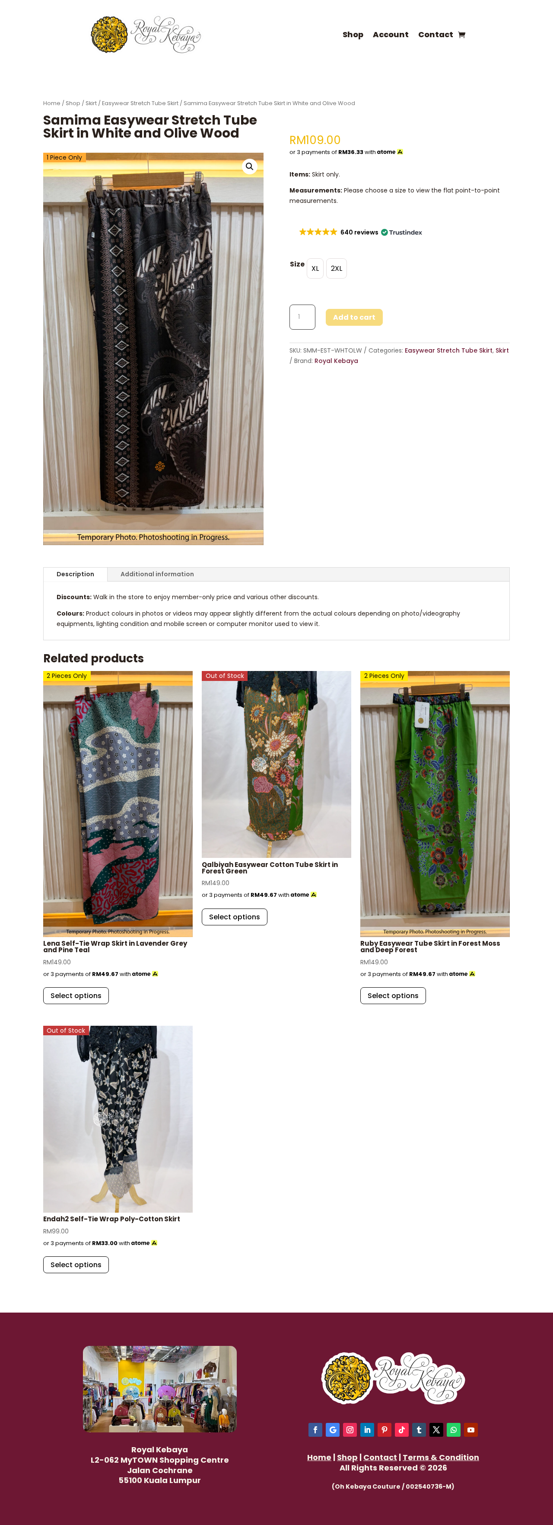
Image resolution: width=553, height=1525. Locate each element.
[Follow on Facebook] (315, 1430)
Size (297, 264)
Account (391, 34)
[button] (249, 166)
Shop (353, 34)
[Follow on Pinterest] (384, 1430)
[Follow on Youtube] (471, 1430)
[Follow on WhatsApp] (454, 1430)
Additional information (157, 574)
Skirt (91, 103)
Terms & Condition (441, 1457)
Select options (76, 996)
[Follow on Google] (333, 1430)
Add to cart (354, 317)
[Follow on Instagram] (350, 1430)
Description (75, 574)
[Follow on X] (436, 1430)
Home (51, 103)
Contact (435, 34)
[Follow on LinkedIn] (367, 1430)
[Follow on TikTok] (402, 1430)
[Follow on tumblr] (419, 1430)
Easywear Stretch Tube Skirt (140, 103)
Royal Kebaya (336, 360)
